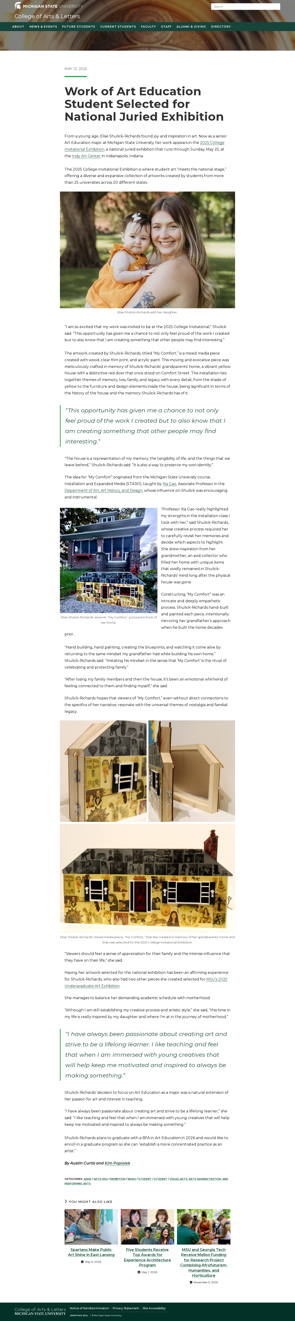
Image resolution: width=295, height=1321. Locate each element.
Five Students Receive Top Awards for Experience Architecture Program (147, 1257)
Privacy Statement (126, 1308)
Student (145, 1179)
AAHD (87, 1179)
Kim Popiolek (117, 1163)
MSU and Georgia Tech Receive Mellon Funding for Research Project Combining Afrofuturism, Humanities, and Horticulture (203, 1263)
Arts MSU (101, 1179)
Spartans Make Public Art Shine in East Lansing (91, 1252)
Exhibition (117, 1179)
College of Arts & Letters (47, 16)
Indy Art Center (86, 156)
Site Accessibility (154, 1308)
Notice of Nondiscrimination (89, 1308)
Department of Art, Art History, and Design (103, 490)
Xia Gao (169, 484)
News (132, 1179)
